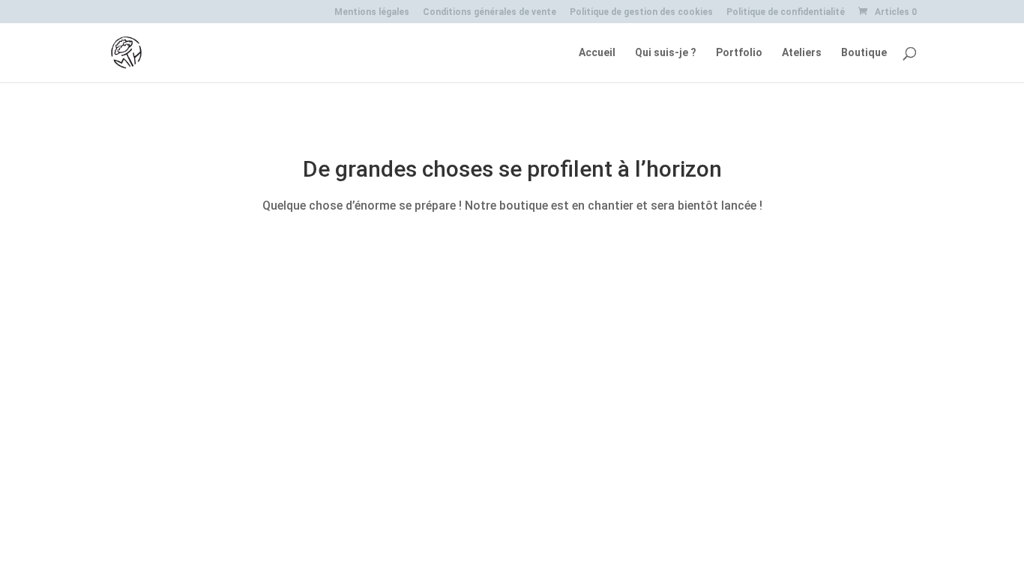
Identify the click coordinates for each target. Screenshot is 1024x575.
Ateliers (802, 52)
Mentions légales (371, 12)
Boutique (864, 52)
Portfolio (739, 52)
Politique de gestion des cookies (641, 12)
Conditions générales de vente (489, 12)
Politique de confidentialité (785, 12)
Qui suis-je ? (665, 52)
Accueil (597, 52)
